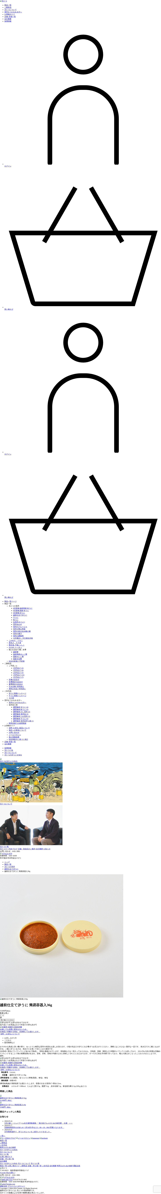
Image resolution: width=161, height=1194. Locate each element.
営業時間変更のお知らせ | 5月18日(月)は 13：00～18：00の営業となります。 (34, 1127)
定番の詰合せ (14, 680)
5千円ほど (18, 677)
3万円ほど (18, 670)
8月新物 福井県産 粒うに (22, 608)
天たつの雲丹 (9, 867)
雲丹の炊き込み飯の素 (22, 631)
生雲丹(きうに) (19, 622)
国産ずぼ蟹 (17, 659)
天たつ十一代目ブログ (9, 849)
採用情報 (7, 748)
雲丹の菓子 (17, 634)
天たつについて (10, 753)
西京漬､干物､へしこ (17, 645)
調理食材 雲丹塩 (20, 714)
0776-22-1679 (7, 854)
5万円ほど (18, 668)
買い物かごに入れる (7, 1020)
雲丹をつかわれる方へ (17, 703)
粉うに (15, 620)
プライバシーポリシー (16, 1186)
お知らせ (46, 849)
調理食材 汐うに (20, 707)
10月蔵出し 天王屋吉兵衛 (23, 638)
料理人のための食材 (8, 1147)
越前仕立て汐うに (20, 615)
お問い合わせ (14, 732)
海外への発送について (17, 730)
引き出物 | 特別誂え (16, 686)
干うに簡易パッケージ (17, 696)
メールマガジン (15, 735)
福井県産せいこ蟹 (20, 654)
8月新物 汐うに (19, 613)
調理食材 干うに (20, 719)
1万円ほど (18, 675)
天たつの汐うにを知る (13, 755)
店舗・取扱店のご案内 (26, 849)
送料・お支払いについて (10, 1034)
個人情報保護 (14, 737)
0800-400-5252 (7, 1180)
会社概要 (7, 744)
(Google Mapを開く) (7, 1173)
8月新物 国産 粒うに (21, 611)
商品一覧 (7, 864)
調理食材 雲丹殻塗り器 (23, 721)
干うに (15, 617)
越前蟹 (15, 652)
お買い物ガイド (6, 1157)
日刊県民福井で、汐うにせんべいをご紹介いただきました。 (28, 1132)
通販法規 (3, 1186)
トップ (7, 862)
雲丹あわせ (17, 624)
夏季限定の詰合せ (16, 684)
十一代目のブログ (9, 1138)
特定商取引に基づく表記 (18, 739)
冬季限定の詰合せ (16, 682)
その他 (11, 698)
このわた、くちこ (16, 640)
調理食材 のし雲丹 (21, 712)
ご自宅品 (3, 1145)
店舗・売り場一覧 (7, 1159)
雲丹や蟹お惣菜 (19, 629)
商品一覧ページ (10, 601)
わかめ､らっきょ (15, 647)
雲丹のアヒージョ (20, 627)
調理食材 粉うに (20, 709)
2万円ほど (18, 673)
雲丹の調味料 (18, 636)
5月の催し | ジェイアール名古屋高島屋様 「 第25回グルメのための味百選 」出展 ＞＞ (38, 1123)
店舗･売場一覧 (10, 742)
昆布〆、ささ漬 (15, 643)
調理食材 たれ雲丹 (21, 716)
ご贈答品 (3, 1143)
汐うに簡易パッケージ (17, 693)
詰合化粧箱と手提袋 (17, 661)
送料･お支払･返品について (19, 728)
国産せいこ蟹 (18, 657)
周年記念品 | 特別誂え (17, 689)
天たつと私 (8, 750)
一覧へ (2, 1136)
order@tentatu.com (8, 1184)
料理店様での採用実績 (17, 723)
